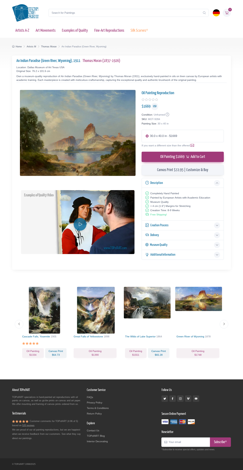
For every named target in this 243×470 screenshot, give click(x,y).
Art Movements (46, 30)
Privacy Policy (94, 402)
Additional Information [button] (162, 254)
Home (19, 46)
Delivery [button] (154, 235)
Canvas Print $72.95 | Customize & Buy (182, 170)
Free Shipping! (158, 214)
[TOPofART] (25, 13)
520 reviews (28, 425)
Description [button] (156, 183)
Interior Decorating (97, 441)
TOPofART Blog (96, 435)
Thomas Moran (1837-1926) (101, 61)
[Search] (204, 13)
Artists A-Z (22, 30)
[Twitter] (165, 398)
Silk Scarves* (139, 30)
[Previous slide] (19, 324)
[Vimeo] (188, 398)
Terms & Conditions (98, 408)
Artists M (31, 46)
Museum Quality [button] (158, 245)
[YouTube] (196, 398)
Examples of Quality (75, 30)
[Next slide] (224, 324)
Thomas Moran (49, 46)
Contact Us (93, 430)
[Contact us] (193, 145)
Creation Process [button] (159, 225)
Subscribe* (220, 442)
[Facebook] (172, 398)
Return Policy (94, 413)
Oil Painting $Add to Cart (182, 157)
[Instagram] (180, 398)
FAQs (90, 397)
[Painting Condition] (167, 114)
